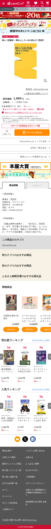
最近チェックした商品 (11, 464)
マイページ (7, 496)
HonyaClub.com (9, 245)
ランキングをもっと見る (41, 340)
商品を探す (7, 451)
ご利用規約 (30, 477)
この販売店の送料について (36, 93)
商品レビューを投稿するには (33, 157)
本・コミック (21, 9)
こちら (34, 520)
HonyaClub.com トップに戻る (33, 141)
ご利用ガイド (8, 509)
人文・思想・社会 (38, 9)
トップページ (6, 9)
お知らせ (29, 457)
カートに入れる (32, 132)
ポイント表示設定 (9, 503)
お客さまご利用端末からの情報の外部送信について (36, 492)
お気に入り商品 (9, 457)
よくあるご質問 (32, 464)
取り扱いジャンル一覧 (11, 470)
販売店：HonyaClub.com (37, 89)
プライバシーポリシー (35, 483)
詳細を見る (11, 329)
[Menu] (3, 3)
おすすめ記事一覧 (9, 483)
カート (5, 490)
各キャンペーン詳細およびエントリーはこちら (23, 112)
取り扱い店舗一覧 (9, 477)
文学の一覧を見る (38, 148)
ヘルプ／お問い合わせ (35, 451)
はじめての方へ (32, 470)
